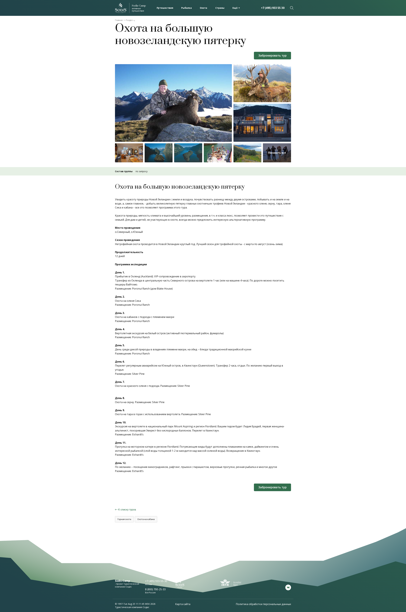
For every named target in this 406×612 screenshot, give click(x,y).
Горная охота (124, 519)
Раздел (129, 20)
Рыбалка (186, 7)
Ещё (235, 7)
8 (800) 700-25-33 (155, 589)
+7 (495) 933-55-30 (156, 581)
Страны (219, 7)
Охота (203, 7)
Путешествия (165, 7)
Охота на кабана (146, 519)
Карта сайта (182, 604)
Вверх (381, 579)
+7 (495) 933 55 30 (273, 8)
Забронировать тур (272, 55)
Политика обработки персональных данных (263, 604)
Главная (119, 20)
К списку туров (127, 509)
